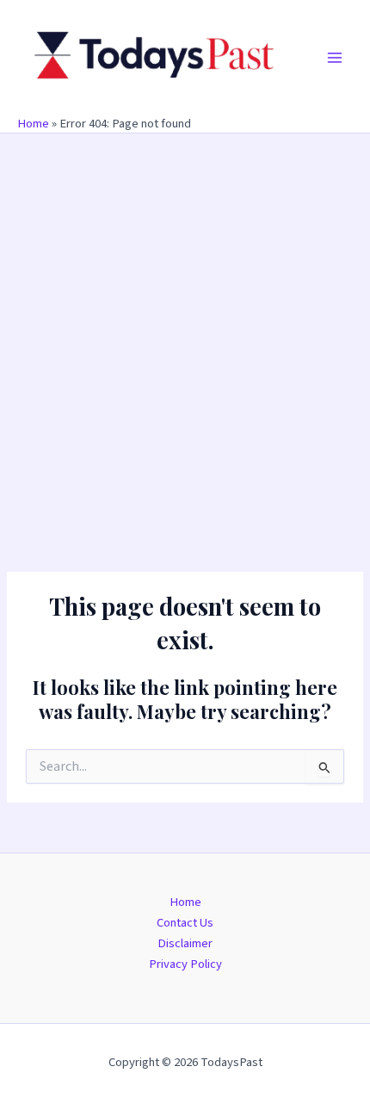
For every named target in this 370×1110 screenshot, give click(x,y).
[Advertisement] (185, 327)
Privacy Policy (185, 964)
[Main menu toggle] (335, 58)
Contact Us (185, 923)
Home (33, 124)
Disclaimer (185, 943)
